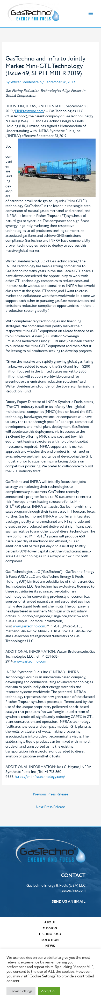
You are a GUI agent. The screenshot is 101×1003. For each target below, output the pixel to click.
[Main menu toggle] (91, 14)
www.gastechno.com (29, 626)
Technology (50, 934)
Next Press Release (50, 807)
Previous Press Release (50, 794)
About (50, 922)
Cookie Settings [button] (21, 991)
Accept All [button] (49, 991)
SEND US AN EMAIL (68, 901)
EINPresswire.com (29, 111)
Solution (50, 940)
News (50, 946)
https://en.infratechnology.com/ (40, 776)
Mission (50, 928)
